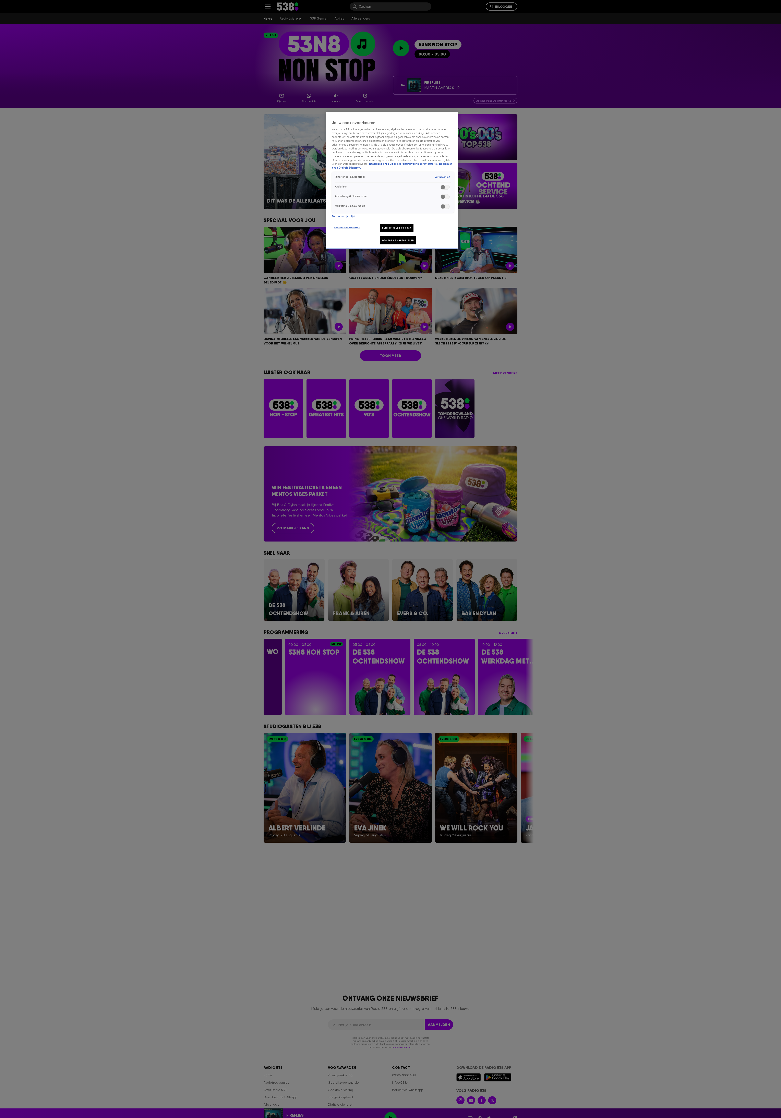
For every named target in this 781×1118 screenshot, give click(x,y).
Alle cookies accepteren (398, 240)
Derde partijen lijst (343, 216)
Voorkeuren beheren (347, 227)
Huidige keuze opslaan (396, 227)
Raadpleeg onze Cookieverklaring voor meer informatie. (403, 163)
